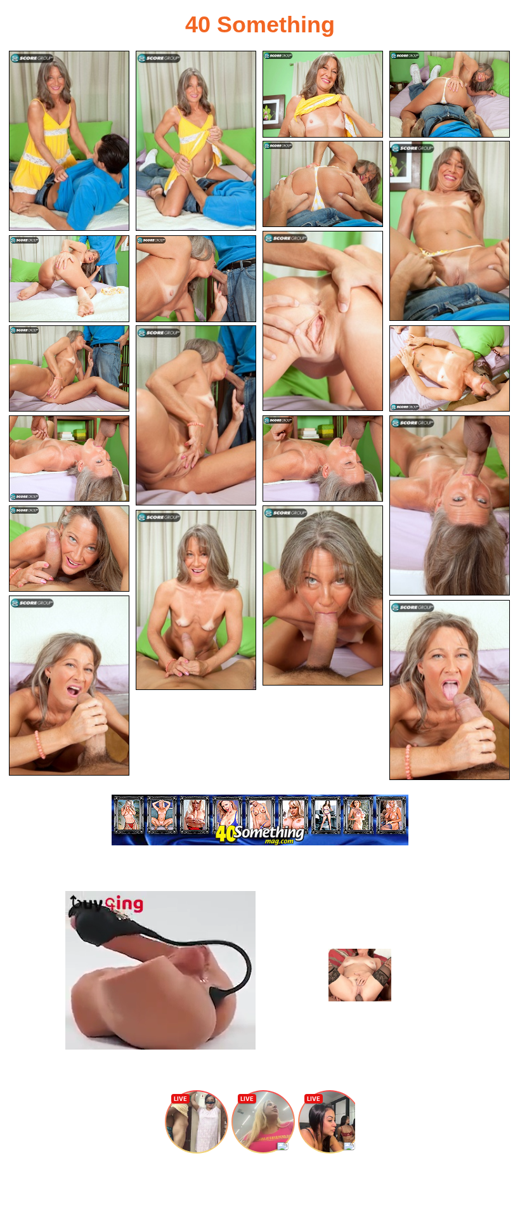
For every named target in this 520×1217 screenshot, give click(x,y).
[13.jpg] (69, 458)
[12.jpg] (449, 368)
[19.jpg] (69, 685)
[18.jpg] (196, 600)
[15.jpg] (449, 505)
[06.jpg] (449, 231)
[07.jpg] (323, 321)
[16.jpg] (69, 548)
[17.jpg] (323, 595)
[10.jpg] (69, 368)
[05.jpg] (323, 184)
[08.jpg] (69, 278)
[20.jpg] (449, 690)
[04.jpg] (449, 94)
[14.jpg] (323, 458)
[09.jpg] (196, 278)
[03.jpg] (323, 94)
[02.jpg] (196, 141)
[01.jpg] (69, 141)
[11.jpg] (196, 415)
